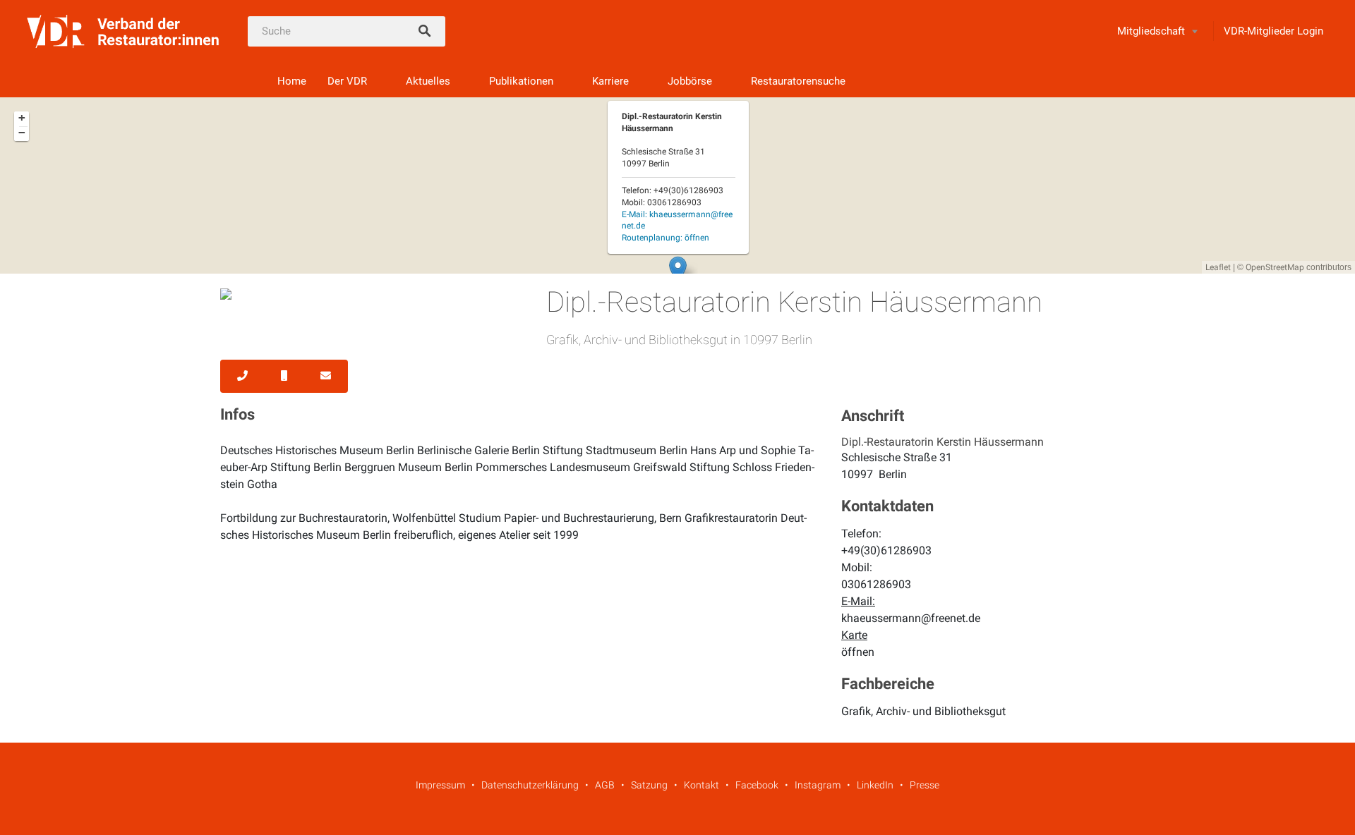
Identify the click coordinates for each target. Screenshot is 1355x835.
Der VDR (347, 81)
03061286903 (876, 584)
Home (291, 81)
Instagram (818, 785)
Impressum (440, 785)
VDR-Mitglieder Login (1273, 31)
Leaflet (1218, 267)
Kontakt (701, 785)
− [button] (21, 132)
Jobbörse (690, 81)
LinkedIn (875, 785)
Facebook (756, 785)
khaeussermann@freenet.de (910, 618)
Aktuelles (428, 81)
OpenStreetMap (1275, 267)
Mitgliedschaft (1151, 31)
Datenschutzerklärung (530, 785)
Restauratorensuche (798, 81)
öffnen (857, 652)
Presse (924, 785)
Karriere (610, 81)
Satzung (649, 785)
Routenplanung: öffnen (665, 238)
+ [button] (21, 117)
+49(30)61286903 (886, 550)
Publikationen (521, 81)
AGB (605, 785)
